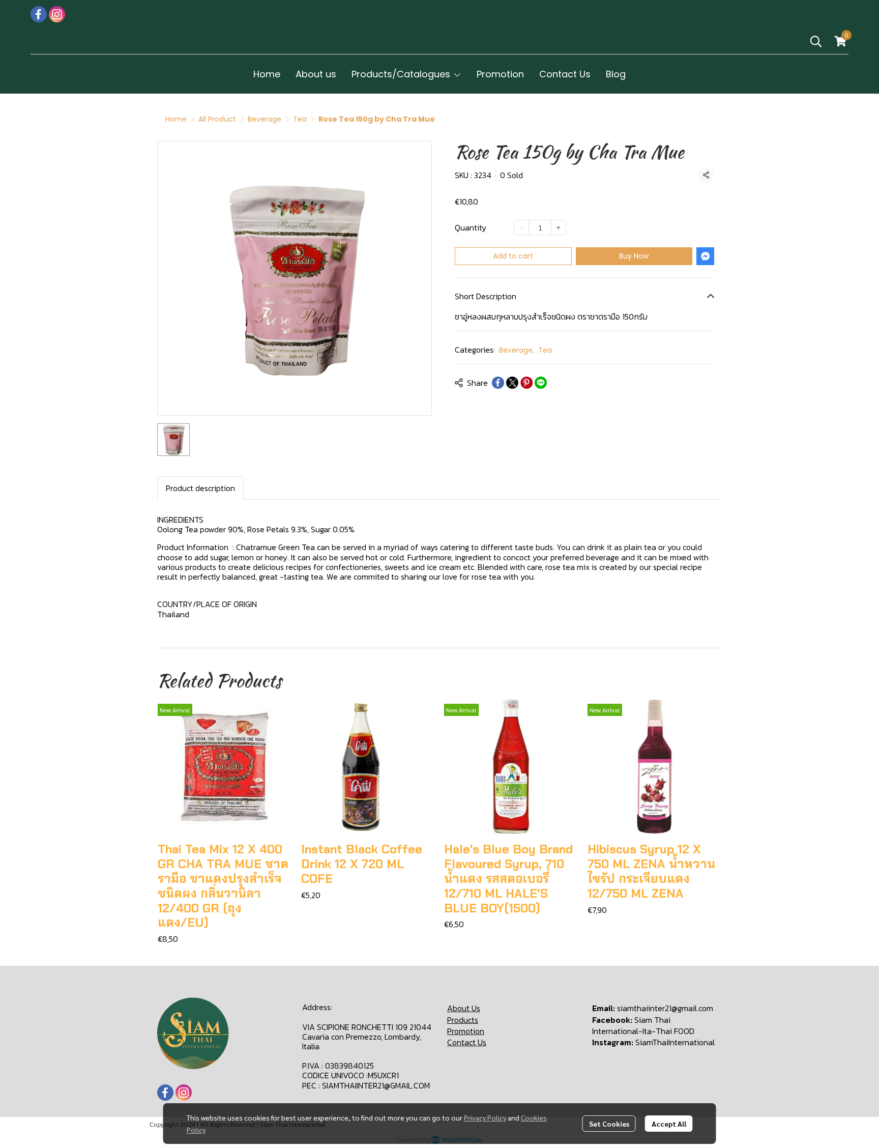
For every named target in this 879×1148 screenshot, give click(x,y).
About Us (463, 1008)
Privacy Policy (485, 1117)
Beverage (264, 119)
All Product (217, 119)
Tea (300, 119)
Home (176, 119)
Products (462, 1020)
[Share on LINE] (541, 383)
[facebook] (39, 14)
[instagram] (57, 14)
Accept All (669, 1123)
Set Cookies (609, 1123)
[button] (816, 41)
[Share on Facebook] (498, 383)
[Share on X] (512, 383)
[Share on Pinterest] (526, 383)
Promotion (465, 1031)
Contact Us (466, 1042)
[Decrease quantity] (521, 227)
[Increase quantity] (558, 227)
